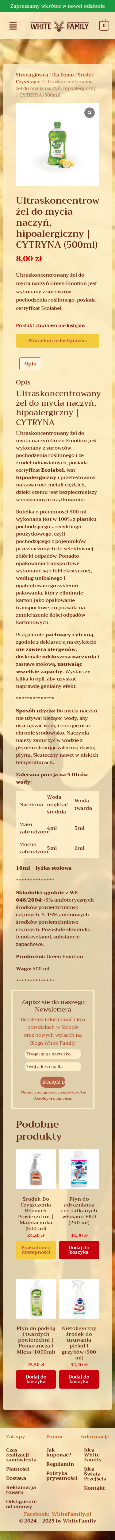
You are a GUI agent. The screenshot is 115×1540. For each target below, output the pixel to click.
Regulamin (60, 1464)
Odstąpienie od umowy (21, 1504)
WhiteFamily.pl (71, 1514)
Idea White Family (93, 1455)
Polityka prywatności (60, 1476)
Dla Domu (63, 75)
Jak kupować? (58, 1452)
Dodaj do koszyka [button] (79, 1250)
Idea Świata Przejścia (95, 1474)
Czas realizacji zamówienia (21, 1455)
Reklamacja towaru (21, 1490)
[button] (13, 25)
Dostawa (16, 1478)
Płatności (18, 1469)
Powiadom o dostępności (57, 341)
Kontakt (94, 1488)
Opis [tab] (30, 364)
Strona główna (32, 75)
